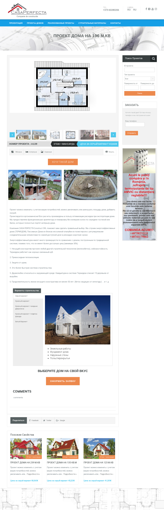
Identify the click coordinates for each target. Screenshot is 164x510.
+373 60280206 (111, 10)
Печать (111, 152)
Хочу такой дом (63, 162)
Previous (14, 93)
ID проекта (128, 66)
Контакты (115, 23)
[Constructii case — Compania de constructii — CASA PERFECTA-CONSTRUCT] (27, 9)
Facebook (35, 420)
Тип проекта (129, 75)
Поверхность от (131, 83)
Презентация (16, 23)
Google (62, 420)
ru (134, 9)
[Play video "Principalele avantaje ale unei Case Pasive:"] (90, 185)
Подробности (33, 474)
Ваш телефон (131, 121)
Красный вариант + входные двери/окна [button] (26, 307)
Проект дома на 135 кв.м (62, 462)
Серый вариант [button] (21, 296)
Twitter (48, 420)
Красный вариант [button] (22, 301)
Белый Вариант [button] (21, 322)
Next (111, 93)
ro (129, 9)
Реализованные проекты (61, 23)
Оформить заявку (63, 381)
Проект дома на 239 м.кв (25, 462)
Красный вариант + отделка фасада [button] (26, 315)
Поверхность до (147, 83)
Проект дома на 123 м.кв (98, 462)
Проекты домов (35, 23)
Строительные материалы (92, 23)
